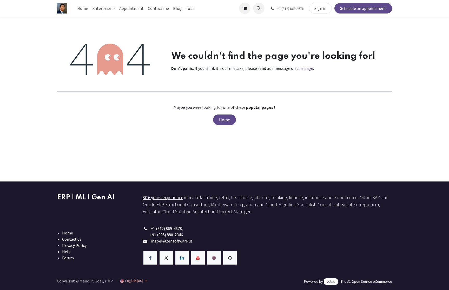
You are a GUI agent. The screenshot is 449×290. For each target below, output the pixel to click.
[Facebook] (150, 258)
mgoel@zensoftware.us (172, 241)
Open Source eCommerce (372, 281)
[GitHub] (230, 258)
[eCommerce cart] (244, 8)
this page (304, 68)
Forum (68, 257)
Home (224, 119)
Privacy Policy (74, 245)
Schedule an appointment (363, 8)
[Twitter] (166, 258)
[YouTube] (198, 258)
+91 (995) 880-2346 (166, 234)
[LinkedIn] (182, 258)
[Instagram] (214, 258)
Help (66, 251)
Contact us (71, 239)
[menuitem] (82, 8)
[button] (259, 8)
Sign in (320, 8)
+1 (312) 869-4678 (166, 228)
